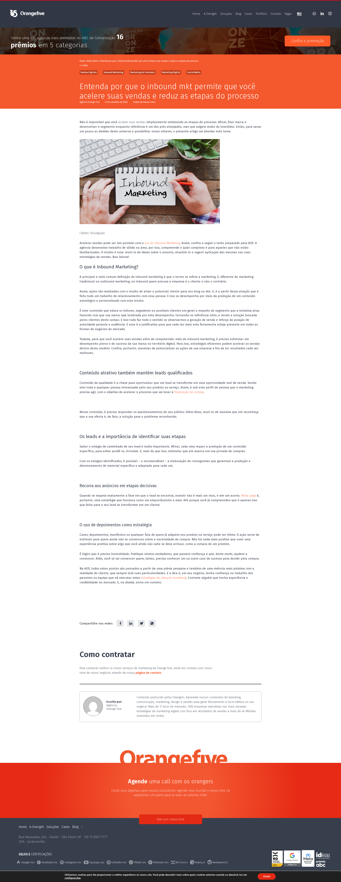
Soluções (226, 13)
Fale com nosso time (170, 819)
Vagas (288, 13)
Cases (248, 13)
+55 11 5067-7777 (95, 837)
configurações (73, 878)
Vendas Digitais (88, 72)
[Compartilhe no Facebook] (120, 623)
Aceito (266, 876)
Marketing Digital (171, 72)
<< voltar (84, 65)
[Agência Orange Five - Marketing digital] (27, 17)
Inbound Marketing (113, 72)
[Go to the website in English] (299, 14)
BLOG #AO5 (92, 61)
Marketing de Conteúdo (142, 72)
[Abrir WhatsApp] (332, 873)
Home (196, 13)
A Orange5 (210, 13)
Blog (238, 13)
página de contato (148, 673)
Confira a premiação (307, 40)
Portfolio (261, 13)
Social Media (193, 72)
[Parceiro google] (293, 866)
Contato (276, 13)
